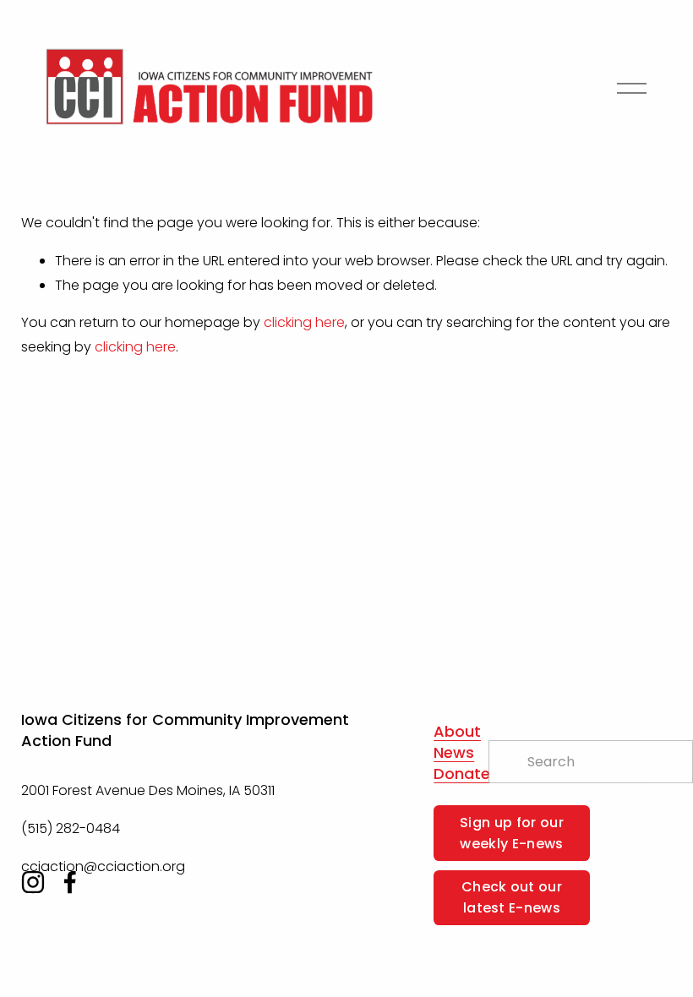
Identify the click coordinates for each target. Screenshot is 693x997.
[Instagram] (33, 882)
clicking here (304, 322)
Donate (462, 774)
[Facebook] (70, 882)
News (454, 753)
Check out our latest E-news (511, 897)
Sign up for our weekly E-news (512, 833)
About (457, 732)
